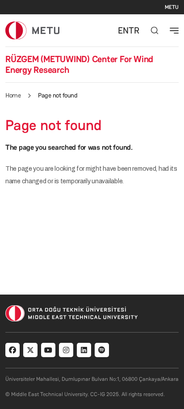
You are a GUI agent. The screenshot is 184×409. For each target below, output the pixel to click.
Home (13, 95)
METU (172, 7)
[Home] (32, 30)
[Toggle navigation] (174, 30)
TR (134, 30)
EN (123, 30)
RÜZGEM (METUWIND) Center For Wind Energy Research (79, 64)
